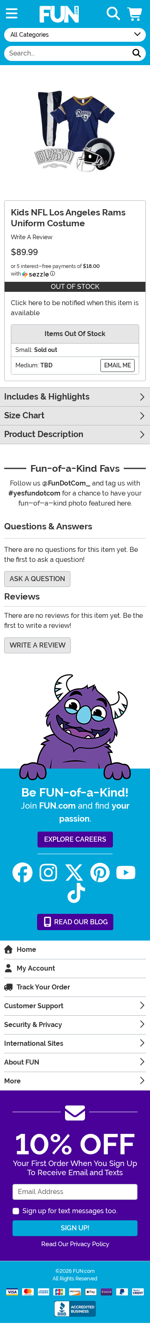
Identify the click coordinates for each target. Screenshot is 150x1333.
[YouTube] (126, 873)
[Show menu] (11, 14)
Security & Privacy (33, 1025)
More (12, 1081)
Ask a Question (37, 579)
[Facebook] (22, 873)
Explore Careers (75, 839)
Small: (23, 350)
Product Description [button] (43, 434)
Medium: (27, 365)
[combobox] (66, 53)
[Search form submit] (137, 53)
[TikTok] (76, 893)
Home (26, 950)
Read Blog (80, 922)
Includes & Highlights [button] (47, 397)
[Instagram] (48, 873)
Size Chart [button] (24, 415)
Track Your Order (43, 987)
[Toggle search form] (113, 14)
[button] (135, 14)
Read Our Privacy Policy (75, 1244)
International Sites (33, 1043)
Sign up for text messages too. (70, 1211)
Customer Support (33, 1006)
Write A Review (31, 237)
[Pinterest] (100, 873)
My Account (36, 968)
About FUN (21, 1062)
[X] (74, 873)
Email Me (117, 365)
